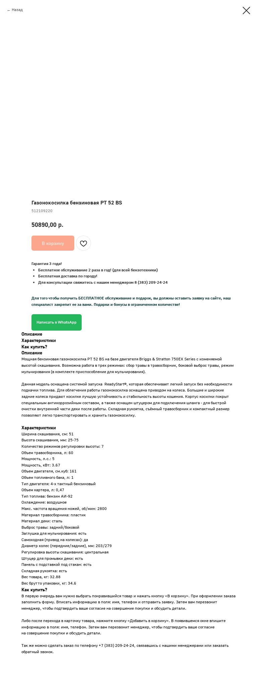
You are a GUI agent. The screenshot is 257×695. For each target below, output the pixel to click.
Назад (17, 9)
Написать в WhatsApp (56, 322)
